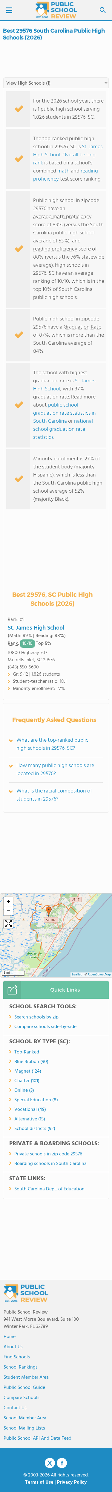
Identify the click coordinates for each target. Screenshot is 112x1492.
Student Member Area (26, 1377)
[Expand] (8, 924)
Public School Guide (24, 1387)
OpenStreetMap (99, 974)
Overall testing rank (64, 159)
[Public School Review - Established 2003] (56, 10)
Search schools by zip (36, 1017)
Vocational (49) (30, 1109)
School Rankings (21, 1367)
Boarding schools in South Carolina (50, 1163)
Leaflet (77, 974)
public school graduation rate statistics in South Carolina (64, 413)
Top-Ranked (26, 1052)
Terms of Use (39, 1482)
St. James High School (36, 628)
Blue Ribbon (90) (31, 1061)
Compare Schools (21, 1397)
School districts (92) (34, 1128)
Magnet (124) (27, 1071)
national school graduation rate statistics (63, 429)
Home (10, 1336)
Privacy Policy (72, 1482)
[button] (49, 911)
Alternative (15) (29, 1119)
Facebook (61, 1463)
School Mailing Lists (24, 1428)
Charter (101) (26, 1081)
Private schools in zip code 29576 (48, 1154)
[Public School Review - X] (50, 1463)
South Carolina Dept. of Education (49, 1189)
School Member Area (25, 1418)
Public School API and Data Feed (37, 1438)
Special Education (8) (36, 1100)
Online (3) (24, 1090)
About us (13, 1347)
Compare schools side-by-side (45, 1026)
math (63, 171)
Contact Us (15, 1408)
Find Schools (17, 1357)
